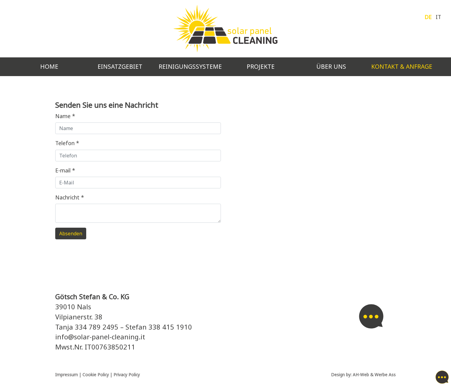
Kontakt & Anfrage (404, 66)
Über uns (331, 66)
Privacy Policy (127, 374)
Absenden (70, 233)
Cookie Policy (96, 374)
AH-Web (361, 374)
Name (65, 116)
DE (429, 17)
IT (438, 17)
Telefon (67, 143)
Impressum (66, 374)
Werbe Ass (385, 374)
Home (49, 66)
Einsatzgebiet (120, 66)
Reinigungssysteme (190, 66)
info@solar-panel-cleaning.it (100, 336)
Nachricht (69, 197)
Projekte (261, 66)
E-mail (65, 170)
